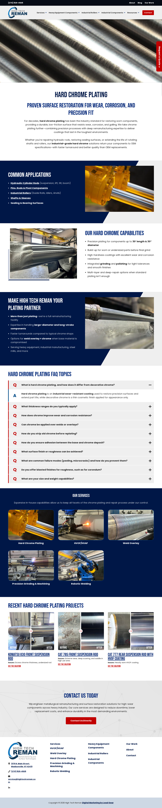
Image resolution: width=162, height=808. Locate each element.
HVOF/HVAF (57, 748)
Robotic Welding (60, 771)
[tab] (81, 384)
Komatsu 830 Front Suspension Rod (29, 656)
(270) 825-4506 (15, 3)
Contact (131, 755)
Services (55, 743)
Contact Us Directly (81, 720)
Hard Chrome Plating (62, 758)
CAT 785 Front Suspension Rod (78, 654)
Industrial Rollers (98, 753)
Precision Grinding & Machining (62, 765)
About (132, 3)
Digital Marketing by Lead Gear (98, 802)
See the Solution (14, 666)
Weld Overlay (58, 753)
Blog (140, 3)
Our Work (149, 3)
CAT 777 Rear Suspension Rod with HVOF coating (130, 656)
